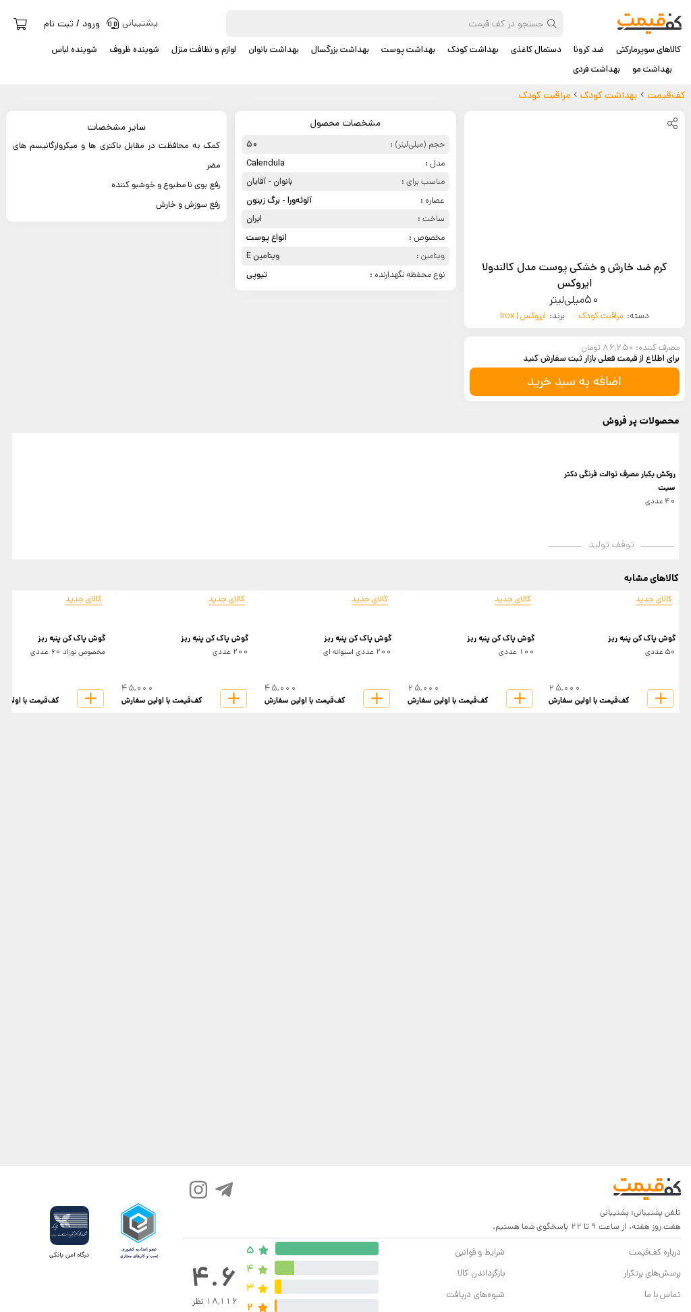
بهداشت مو (652, 70)
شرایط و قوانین (479, 1252)
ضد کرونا (589, 50)
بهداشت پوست (408, 50)
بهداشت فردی (596, 70)
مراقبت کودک (601, 315)
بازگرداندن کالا (481, 1273)
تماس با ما (662, 1294)
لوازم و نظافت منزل (203, 50)
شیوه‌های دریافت (475, 1294)
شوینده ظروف (134, 50)
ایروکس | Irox (523, 315)
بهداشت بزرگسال (340, 50)
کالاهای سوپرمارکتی (648, 50)
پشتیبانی (614, 1212)
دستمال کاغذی (536, 50)
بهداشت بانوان (273, 50)
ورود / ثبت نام (72, 23)
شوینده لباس (74, 50)
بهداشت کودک (473, 50)
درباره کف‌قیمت (655, 1252)
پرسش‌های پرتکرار (652, 1273)
